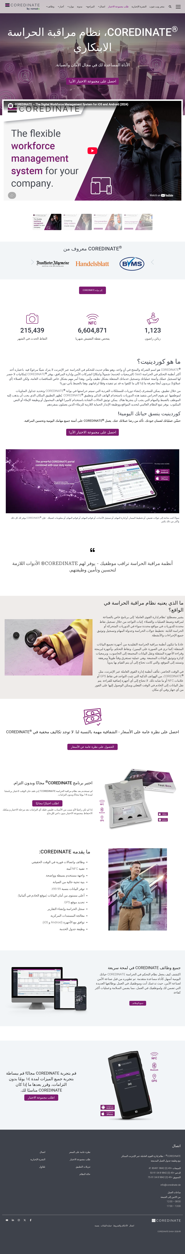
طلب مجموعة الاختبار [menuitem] (80, 1159)
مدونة (79, 6)
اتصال (102, 6)
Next (31, 262)
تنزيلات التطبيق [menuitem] (83, 1166)
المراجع (91, 6)
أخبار (61, 6)
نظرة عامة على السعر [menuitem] (79, 1152)
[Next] (178, 57)
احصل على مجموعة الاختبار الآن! (94, 81)
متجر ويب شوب (156, 6)
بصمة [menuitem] (97, 1225)
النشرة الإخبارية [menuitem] (37, 1159)
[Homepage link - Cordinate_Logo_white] (166, 1220)
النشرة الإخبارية (139, 6)
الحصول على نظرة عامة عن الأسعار (92, 747)
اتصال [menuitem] (42, 1152)
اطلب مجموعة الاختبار (41, 1097)
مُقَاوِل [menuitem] (42, 1166)
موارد (71, 6)
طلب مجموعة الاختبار (118, 6)
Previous (153, 262)
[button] (178, 6)
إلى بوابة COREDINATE (92, 290)
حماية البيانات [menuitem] (106, 1225)
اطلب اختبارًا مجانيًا (47, 803)
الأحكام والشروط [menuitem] (120, 1225)
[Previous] (7, 57)
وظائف (51, 6)
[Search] (170, 6)
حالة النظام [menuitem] (84, 1174)
